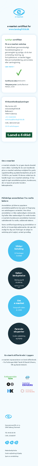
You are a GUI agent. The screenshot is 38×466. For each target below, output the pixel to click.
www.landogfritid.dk (19, 29)
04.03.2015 (15, 81)
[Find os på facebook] (7, 442)
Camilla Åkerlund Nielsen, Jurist (16, 86)
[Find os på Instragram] (16, 442)
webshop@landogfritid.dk (14, 119)
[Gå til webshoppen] (19, 135)
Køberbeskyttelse (11, 450)
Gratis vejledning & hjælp (13, 453)
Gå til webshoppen (12, 126)
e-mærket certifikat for (19, 28)
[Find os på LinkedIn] (12, 442)
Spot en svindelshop (11, 456)
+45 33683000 (10, 117)
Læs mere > (9, 66)
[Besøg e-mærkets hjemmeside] (19, 13)
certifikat (13, 39)
